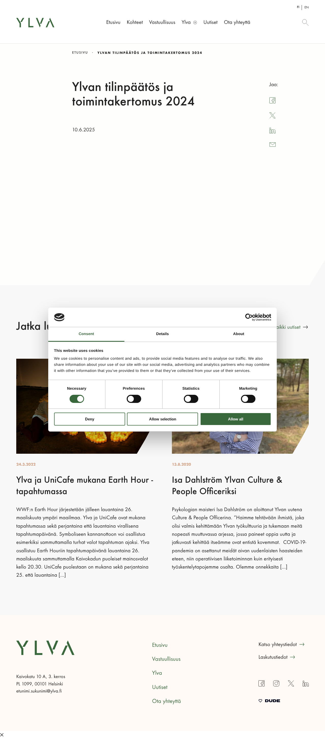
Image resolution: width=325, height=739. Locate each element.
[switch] (134, 399)
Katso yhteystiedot (277, 644)
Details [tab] (162, 334)
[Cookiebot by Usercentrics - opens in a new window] (249, 317)
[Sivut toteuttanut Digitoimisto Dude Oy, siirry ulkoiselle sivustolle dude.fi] (269, 701)
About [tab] (238, 334)
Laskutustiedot (272, 657)
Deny (89, 419)
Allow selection (162, 419)
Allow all (235, 419)
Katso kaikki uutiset (280, 327)
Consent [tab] (86, 334)
